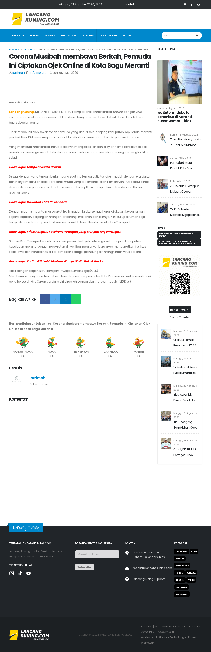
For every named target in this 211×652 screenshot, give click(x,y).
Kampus (88, 35)
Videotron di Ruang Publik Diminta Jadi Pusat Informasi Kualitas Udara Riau (185, 384)
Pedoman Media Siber (170, 626)
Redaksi (146, 626)
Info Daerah (108, 35)
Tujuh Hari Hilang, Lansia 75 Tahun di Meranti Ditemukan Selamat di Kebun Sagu (185, 142)
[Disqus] (80, 456)
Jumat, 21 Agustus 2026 (171, 108)
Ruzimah (18, 73)
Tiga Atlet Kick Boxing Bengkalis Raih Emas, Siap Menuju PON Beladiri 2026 (184, 412)
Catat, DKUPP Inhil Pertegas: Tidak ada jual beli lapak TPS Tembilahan (184, 467)
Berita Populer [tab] (180, 331)
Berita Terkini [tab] (179, 324)
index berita (20, 48)
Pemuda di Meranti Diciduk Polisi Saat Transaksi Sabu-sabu (184, 166)
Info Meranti (38, 73)
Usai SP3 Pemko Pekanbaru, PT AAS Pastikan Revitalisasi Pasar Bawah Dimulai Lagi (185, 357)
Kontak (130, 4)
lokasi (127, 35)
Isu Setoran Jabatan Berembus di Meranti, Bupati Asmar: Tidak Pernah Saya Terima (174, 117)
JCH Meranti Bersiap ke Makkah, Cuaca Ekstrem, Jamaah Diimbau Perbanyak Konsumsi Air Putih (185, 189)
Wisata (50, 35)
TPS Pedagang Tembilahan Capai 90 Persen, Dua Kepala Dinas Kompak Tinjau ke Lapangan (185, 439)
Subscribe (84, 567)
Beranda (18, 35)
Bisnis (34, 35)
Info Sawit (68, 35)
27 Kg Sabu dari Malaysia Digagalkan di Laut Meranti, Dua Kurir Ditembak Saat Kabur (184, 212)
